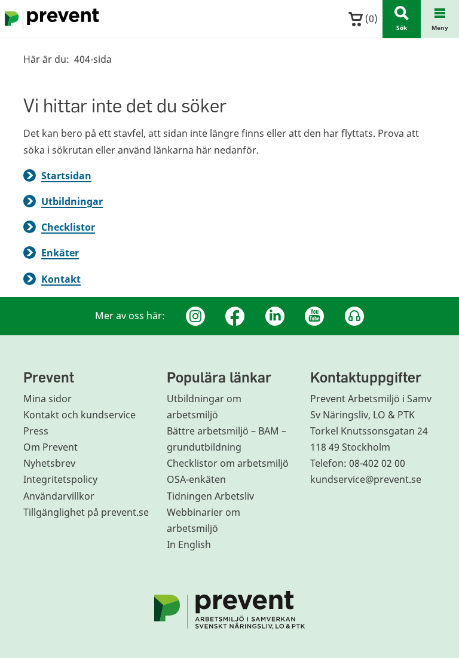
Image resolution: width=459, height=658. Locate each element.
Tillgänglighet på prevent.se (86, 512)
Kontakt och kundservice (79, 414)
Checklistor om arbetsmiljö (228, 463)
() (370, 18)
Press (35, 430)
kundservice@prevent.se (365, 479)
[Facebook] (234, 316)
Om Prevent (50, 447)
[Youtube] (314, 316)
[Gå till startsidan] (49, 19)
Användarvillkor (58, 496)
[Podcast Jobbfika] (354, 316)
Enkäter (60, 252)
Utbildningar (72, 201)
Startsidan (66, 175)
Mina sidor (47, 398)
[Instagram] (195, 316)
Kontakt (61, 279)
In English (189, 544)
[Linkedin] (274, 316)
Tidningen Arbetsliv (210, 496)
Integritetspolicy (60, 479)
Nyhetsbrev (49, 463)
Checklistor (68, 227)
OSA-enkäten (196, 479)
